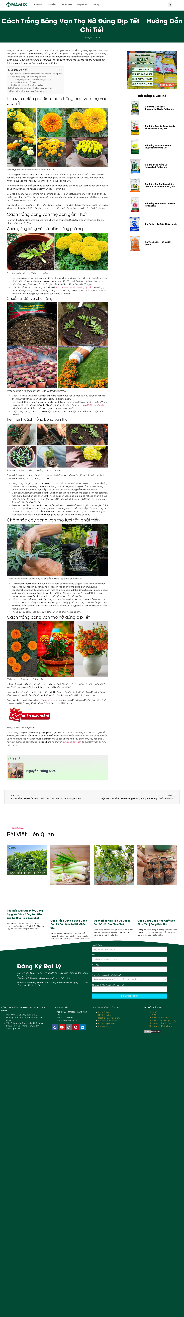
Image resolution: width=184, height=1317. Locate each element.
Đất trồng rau (104, 1012)
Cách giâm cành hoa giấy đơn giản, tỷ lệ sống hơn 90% (156, 922)
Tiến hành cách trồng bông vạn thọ (28, 85)
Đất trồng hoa (105, 1015)
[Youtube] (62, 1027)
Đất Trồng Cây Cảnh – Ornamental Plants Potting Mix (159, 107)
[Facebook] (55, 1027)
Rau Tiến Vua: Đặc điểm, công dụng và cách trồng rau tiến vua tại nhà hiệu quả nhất (25, 914)
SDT (93, 955)
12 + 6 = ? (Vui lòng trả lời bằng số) (108, 985)
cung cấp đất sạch (72, 741)
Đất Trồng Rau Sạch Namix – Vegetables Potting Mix (159, 146)
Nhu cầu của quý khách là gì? (106, 975)
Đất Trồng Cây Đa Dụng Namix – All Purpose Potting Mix (160, 127)
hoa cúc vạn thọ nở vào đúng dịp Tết (73, 287)
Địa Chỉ (95, 965)
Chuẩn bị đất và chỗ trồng (25, 82)
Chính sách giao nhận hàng (162, 1020)
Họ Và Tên (97, 945)
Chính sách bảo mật (159, 1017)
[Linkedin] (82, 1027)
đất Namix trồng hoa (96, 405)
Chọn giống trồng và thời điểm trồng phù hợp (32, 79)
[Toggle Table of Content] (59, 70)
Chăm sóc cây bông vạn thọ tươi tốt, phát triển (31, 88)
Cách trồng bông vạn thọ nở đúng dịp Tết (28, 91)
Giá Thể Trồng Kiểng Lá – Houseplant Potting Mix (157, 165)
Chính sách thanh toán (160, 1023)
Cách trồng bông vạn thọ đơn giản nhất (28, 76)
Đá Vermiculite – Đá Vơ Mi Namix (157, 243)
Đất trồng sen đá (106, 1023)
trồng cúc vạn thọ (43, 700)
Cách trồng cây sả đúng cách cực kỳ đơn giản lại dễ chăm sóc (68, 924)
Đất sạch (102, 1026)
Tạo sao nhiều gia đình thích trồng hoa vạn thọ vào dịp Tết (36, 73)
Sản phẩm (51, 4)
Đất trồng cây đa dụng (109, 1018)
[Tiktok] (69, 1027)
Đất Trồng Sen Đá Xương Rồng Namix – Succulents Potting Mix (160, 185)
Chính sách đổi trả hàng (160, 1026)
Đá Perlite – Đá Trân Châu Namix (161, 223)
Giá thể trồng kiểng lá (109, 1020)
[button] (170, 5)
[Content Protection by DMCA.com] (152, 1033)
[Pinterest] (75, 1027)
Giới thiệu (37, 4)
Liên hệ (96, 4)
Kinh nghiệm (66, 4)
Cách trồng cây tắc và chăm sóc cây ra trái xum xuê (112, 922)
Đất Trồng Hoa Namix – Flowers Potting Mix (160, 204)
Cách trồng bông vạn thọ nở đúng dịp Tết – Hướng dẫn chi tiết (92, 25)
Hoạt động (82, 4)
